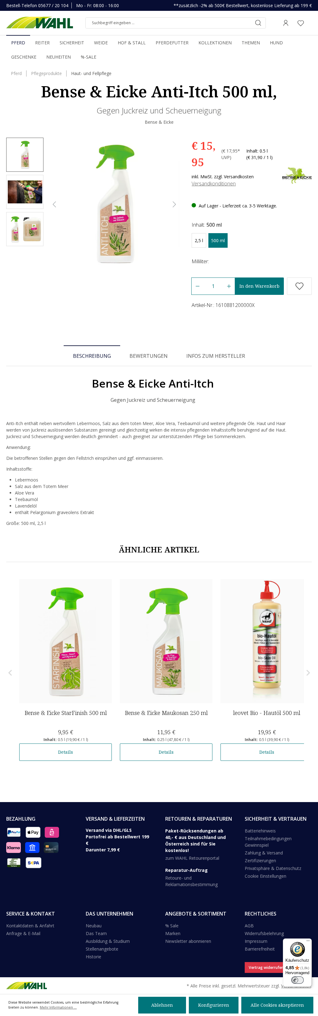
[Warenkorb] (310, 23)
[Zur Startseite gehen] (39, 23)
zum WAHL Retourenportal (192, 858)
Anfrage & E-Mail (23, 933)
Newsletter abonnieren (188, 941)
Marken (172, 933)
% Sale (172, 926)
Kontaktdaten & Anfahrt (30, 926)
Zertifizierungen (260, 860)
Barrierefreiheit (260, 949)
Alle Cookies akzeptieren (277, 1005)
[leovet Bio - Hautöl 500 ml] (266, 641)
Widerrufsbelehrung (264, 933)
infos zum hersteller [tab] (215, 356)
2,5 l (199, 240)
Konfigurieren (213, 1005)
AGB (249, 926)
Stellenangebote (102, 949)
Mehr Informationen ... (58, 1007)
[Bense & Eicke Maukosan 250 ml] (166, 641)
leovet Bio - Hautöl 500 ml (266, 713)
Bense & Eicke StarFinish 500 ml (66, 713)
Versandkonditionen (214, 183)
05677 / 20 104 (53, 5)
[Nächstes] (174, 204)
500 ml (218, 240)
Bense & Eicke (159, 122)
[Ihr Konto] (285, 23)
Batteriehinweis (260, 831)
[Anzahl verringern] (197, 286)
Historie (93, 957)
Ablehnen (162, 1005)
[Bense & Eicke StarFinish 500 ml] (65, 641)
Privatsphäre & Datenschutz (273, 868)
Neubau (94, 926)
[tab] (92, 355)
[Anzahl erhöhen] (229, 286)
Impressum (256, 941)
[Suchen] (258, 23)
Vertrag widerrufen (266, 967)
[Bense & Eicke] (297, 175)
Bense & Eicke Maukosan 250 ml (166, 713)
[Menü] (308, 942)
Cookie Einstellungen (265, 876)
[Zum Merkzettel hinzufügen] (299, 286)
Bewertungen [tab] (148, 356)
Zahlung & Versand (264, 853)
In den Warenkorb (259, 286)
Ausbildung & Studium (108, 941)
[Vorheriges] (54, 204)
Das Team (96, 933)
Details (65, 752)
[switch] (297, 980)
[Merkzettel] (300, 23)
